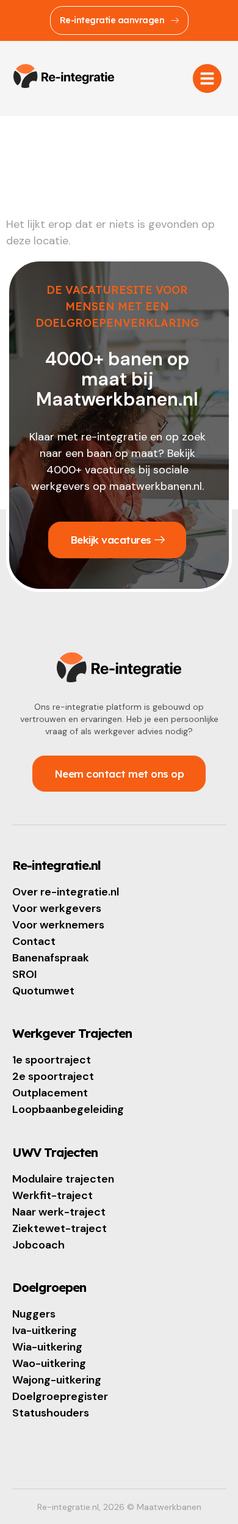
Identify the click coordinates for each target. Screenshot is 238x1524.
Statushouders (50, 1413)
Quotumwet (43, 990)
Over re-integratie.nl (65, 891)
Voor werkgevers (56, 908)
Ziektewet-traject (59, 1228)
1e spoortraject (51, 1059)
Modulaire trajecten (63, 1179)
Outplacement (50, 1092)
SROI (24, 974)
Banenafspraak (50, 957)
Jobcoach (38, 1245)
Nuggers (34, 1314)
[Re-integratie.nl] (63, 76)
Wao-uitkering (49, 1363)
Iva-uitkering (44, 1330)
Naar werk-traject (59, 1212)
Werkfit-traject (52, 1195)
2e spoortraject (53, 1076)
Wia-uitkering (47, 1347)
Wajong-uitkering (56, 1380)
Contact (34, 941)
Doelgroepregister (60, 1396)
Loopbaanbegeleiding (68, 1109)
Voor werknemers (58, 924)
